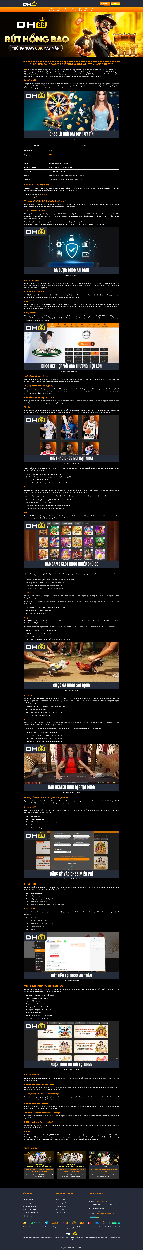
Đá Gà (65, 10)
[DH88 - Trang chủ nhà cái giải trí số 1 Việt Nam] (30, 3)
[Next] (115, 1162)
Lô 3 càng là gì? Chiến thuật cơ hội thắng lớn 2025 (103, 1170)
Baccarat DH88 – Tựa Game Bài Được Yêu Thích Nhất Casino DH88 (71, 1170)
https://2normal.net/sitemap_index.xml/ (106, 1213)
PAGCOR (51, 155)
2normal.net (39, 197)
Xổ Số (92, 10)
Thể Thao (73, 10)
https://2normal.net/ (101, 1201)
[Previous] (27, 1162)
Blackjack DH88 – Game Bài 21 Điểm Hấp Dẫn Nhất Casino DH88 (39, 1170)
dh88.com (45, 194)
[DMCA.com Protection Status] (94, 1217)
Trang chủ (51, 10)
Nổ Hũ (80, 10)
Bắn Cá (86, 10)
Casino (59, 10)
